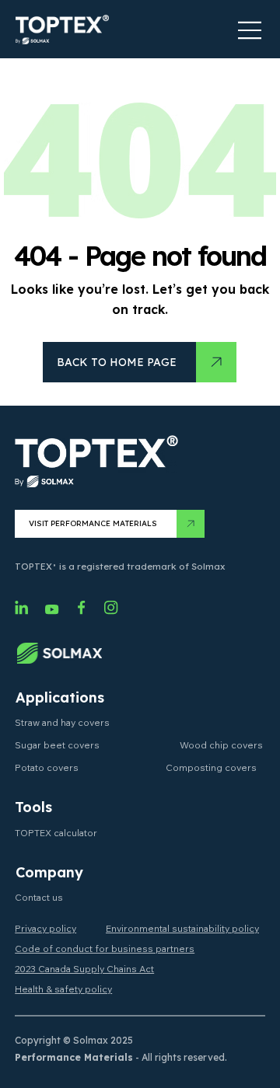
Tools (33, 807)
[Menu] (250, 30)
